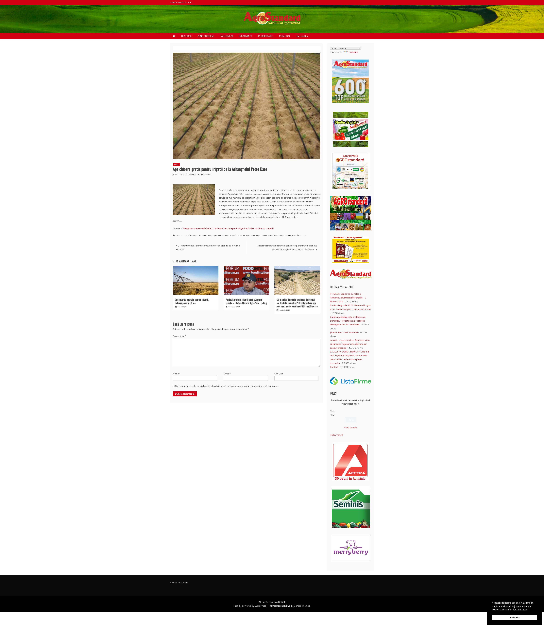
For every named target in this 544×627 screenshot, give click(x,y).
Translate (353, 51)
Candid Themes (302, 605)
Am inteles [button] (514, 617)
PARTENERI (226, 36)
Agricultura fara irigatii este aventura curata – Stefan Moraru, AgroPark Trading (246, 301)
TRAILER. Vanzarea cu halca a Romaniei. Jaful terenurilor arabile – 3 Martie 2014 (348, 297)
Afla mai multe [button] (520, 609)
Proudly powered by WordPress (250, 605)
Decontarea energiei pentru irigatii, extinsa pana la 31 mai (192, 301)
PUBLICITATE (265, 36)
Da (333, 411)
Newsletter (302, 36)
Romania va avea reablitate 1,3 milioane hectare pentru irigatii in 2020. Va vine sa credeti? (228, 228)
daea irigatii (193, 235)
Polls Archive (336, 434)
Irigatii (176, 164)
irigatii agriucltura (232, 235)
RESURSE (186, 36)
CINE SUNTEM (205, 36)
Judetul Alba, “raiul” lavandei (344, 332)
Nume (176, 373)
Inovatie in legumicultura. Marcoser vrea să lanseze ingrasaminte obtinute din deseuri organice (350, 344)
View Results (350, 427)
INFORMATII (245, 36)
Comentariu (179, 336)
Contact (334, 367)
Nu (333, 415)
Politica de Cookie (179, 582)
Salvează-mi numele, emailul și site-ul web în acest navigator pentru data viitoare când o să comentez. (227, 386)
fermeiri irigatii (205, 235)
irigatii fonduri (274, 235)
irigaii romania (218, 235)
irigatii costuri (261, 235)
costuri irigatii (182, 235)
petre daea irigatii (299, 235)
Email (227, 373)
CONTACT (284, 36)
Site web (278, 373)
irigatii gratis (285, 235)
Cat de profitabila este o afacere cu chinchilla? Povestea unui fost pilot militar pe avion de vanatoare (348, 320)
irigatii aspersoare (247, 235)
